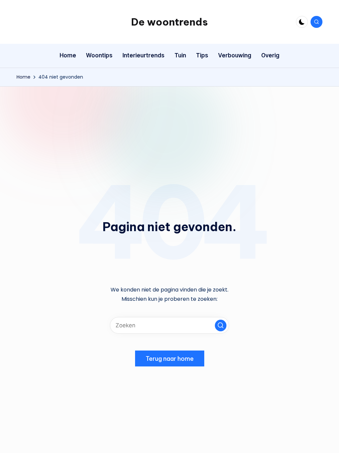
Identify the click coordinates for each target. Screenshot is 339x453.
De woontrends (169, 22)
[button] (220, 325)
